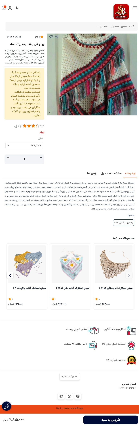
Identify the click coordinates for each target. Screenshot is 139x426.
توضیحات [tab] (130, 173)
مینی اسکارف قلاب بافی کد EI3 (115, 288)
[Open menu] (135, 8)
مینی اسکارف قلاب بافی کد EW (72, 288)
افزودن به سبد (111, 419)
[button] (10, 275)
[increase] (41, 157)
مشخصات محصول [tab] (111, 173)
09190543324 (128, 388)
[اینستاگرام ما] (77, 396)
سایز (40, 138)
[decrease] (8, 157)
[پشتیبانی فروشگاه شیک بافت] (69, 396)
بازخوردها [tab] (92, 173)
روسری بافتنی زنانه (123, 222)
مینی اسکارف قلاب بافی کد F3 (29, 288)
